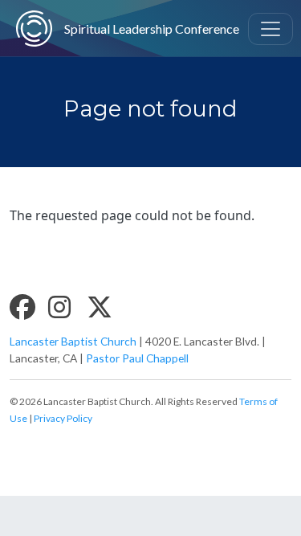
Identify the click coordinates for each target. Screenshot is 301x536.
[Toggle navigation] (270, 29)
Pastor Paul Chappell (137, 358)
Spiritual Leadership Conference (133, 28)
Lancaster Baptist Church (73, 341)
